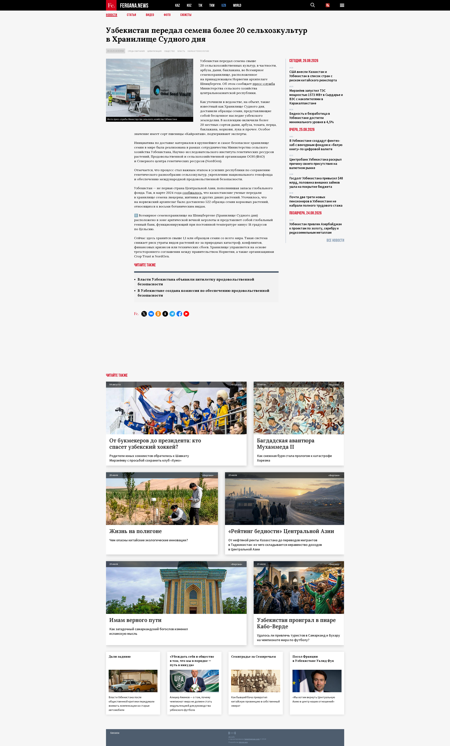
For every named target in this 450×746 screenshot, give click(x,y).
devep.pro (243, 742)
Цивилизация (154, 51)
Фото (167, 15)
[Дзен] (165, 314)
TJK (200, 5)
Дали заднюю (120, 657)
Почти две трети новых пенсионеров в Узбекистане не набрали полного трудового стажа (315, 201)
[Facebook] (179, 314)
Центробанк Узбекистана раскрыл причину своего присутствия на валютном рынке (315, 163)
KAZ (177, 5)
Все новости (335, 240)
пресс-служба (264, 84)
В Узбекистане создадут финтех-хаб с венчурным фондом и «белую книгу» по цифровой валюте (315, 144)
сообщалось (192, 193)
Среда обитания (136, 51)
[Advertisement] (225, 347)
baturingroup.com (252, 739)
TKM (211, 5)
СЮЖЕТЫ (186, 15)
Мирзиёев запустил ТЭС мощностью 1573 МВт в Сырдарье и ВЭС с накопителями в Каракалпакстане (316, 96)
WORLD (237, 5)
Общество (169, 51)
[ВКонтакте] (151, 314)
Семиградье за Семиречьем (253, 657)
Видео (150, 15)
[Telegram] (172, 314)
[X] (144, 314)
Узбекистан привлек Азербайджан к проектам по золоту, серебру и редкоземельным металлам (315, 228)
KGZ (189, 5)
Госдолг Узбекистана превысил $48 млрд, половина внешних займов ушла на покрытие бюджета (316, 182)
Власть (181, 51)
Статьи (131, 15)
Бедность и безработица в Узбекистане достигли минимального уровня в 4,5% (311, 117)
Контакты (114, 732)
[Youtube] (186, 314)
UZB (223, 5)
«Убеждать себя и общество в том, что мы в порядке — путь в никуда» (192, 661)
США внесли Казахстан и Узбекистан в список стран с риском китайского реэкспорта (313, 76)
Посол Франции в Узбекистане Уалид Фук (313, 659)
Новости (111, 15)
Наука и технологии (198, 51)
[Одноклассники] (158, 314)
